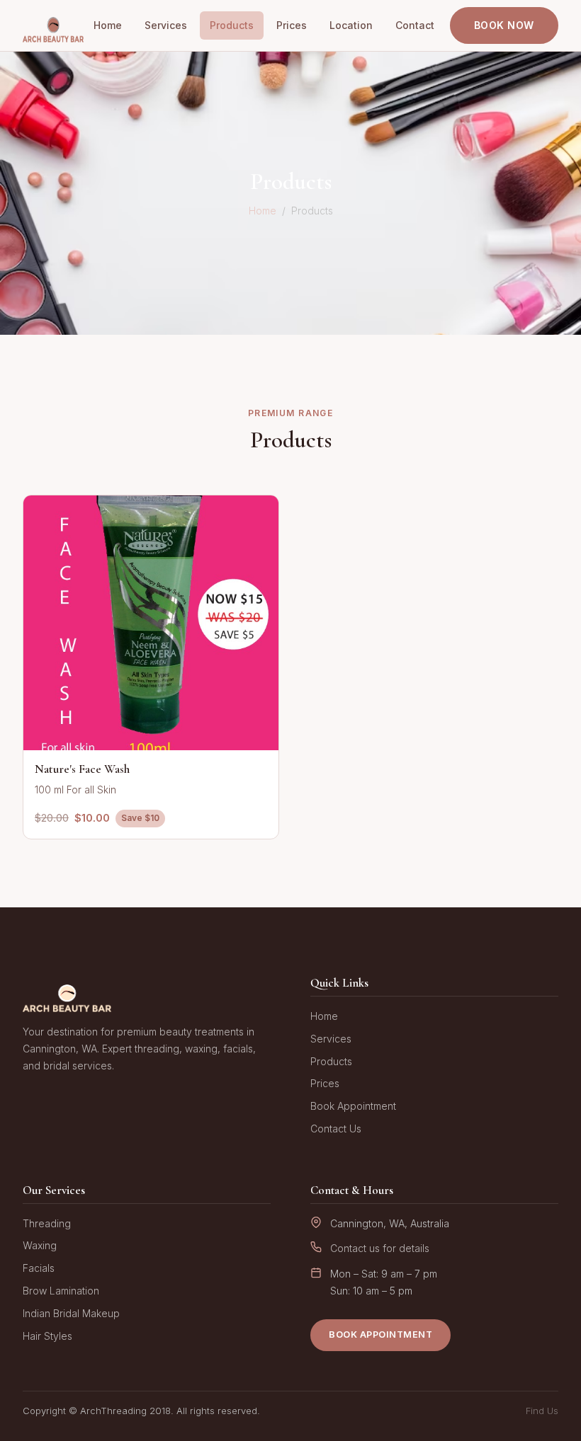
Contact (414, 25)
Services (166, 25)
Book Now (504, 25)
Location (351, 25)
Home (108, 25)
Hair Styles (47, 1336)
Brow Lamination (61, 1291)
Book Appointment (353, 1106)
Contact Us (335, 1129)
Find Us (542, 1410)
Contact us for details (379, 1248)
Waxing (40, 1245)
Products (232, 25)
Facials (39, 1268)
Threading (47, 1223)
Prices (291, 25)
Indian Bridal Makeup (71, 1313)
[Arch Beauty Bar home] (53, 25)
